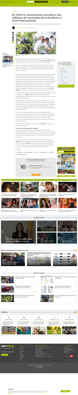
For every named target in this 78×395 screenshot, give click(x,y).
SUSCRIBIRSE (36, 174)
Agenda (58, 4)
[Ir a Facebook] (1, 348)
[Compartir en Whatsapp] (13, 40)
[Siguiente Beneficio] (54, 167)
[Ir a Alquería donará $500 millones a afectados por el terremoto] (7, 289)
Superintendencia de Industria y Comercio (43, 356)
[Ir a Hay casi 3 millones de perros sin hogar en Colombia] (47, 298)
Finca (33, 4)
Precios (64, 4)
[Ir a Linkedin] (6, 348)
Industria (35, 291)
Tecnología (27, 4)
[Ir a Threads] (12, 348)
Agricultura (10, 4)
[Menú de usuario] (70, 1)
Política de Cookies (39, 355)
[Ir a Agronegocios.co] (7, 346)
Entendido (65, 391)
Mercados (38, 4)
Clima (22, 4)
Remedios (45, 4)
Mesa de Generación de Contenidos (42, 347)
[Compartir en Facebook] (13, 38)
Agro (36, 281)
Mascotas (16, 4)
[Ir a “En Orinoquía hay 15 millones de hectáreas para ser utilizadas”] (47, 289)
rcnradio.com (66, 352)
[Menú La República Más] (73, 1)
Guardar (13, 42)
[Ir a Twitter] (3, 348)
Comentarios (52, 4)
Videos (69, 4)
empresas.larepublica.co (69, 350)
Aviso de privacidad (39, 351)
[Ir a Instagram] (9, 348)
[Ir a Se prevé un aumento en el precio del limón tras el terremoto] (7, 298)
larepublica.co (67, 347)
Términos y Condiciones (40, 352)
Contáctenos (37, 350)
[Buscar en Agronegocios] (76, 1)
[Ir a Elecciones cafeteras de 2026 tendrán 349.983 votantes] (7, 279)
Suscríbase (65, 1)
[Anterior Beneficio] (18, 167)
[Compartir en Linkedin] (13, 35)
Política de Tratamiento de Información (43, 354)
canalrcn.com (66, 351)
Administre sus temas (66, 86)
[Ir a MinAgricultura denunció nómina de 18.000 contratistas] (47, 279)
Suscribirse (4, 354)
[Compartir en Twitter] (13, 33)
